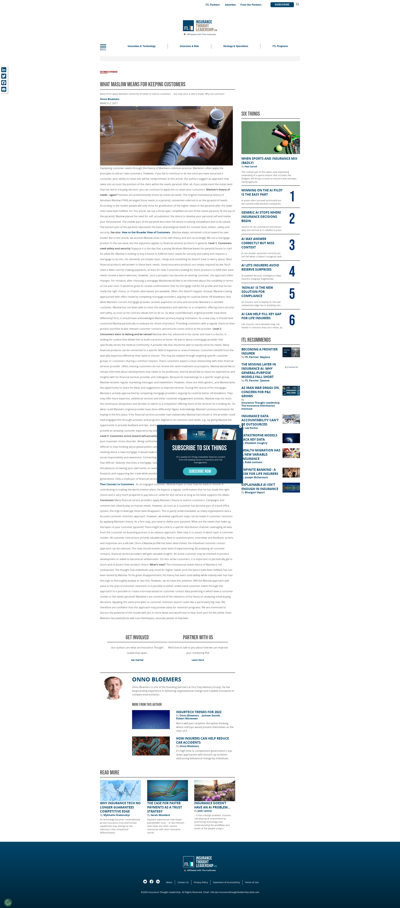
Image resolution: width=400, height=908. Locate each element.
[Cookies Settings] (8, 902)
